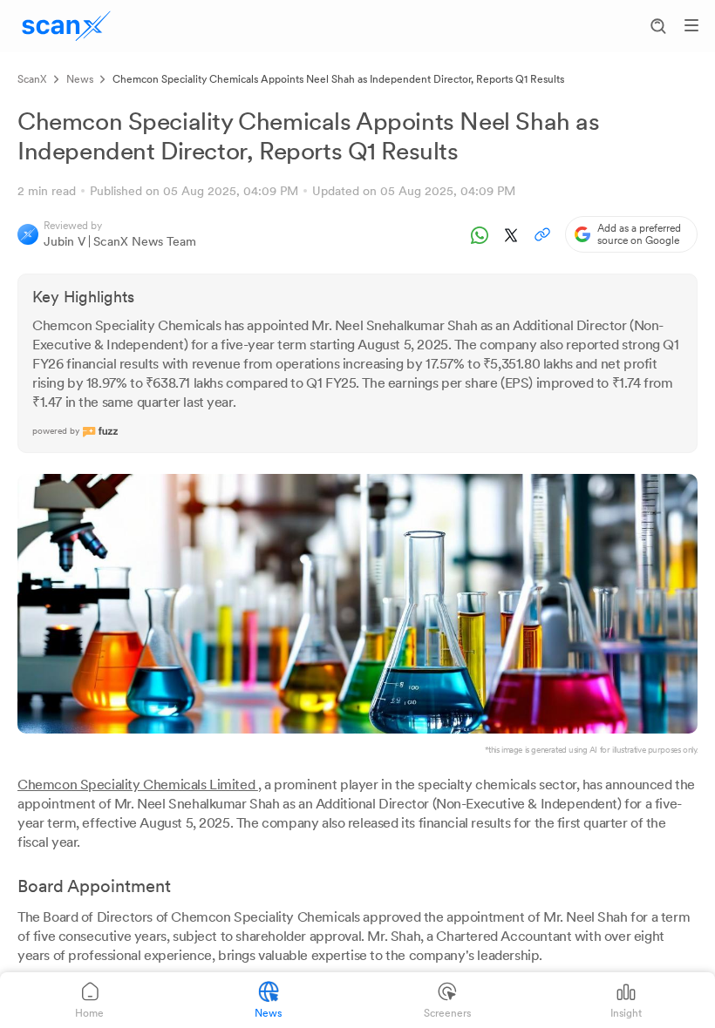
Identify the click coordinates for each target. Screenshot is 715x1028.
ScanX (32, 79)
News (79, 79)
